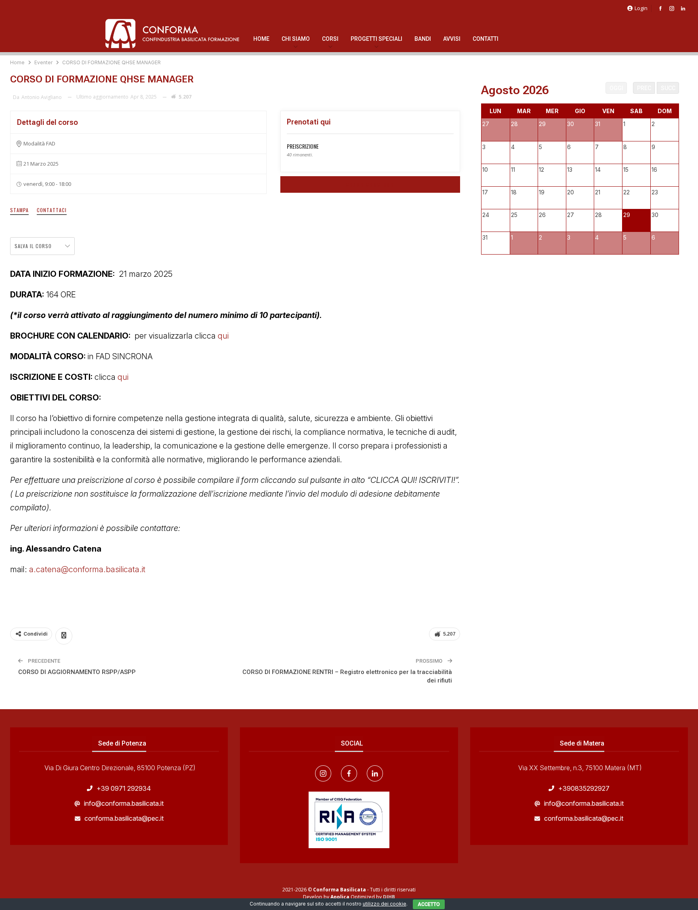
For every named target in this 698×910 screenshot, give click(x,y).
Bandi (422, 39)
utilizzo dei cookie (384, 904)
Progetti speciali (376, 39)
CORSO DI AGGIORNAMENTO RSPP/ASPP (77, 672)
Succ (668, 88)
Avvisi (451, 39)
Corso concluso (370, 184)
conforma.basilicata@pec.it (124, 818)
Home (261, 39)
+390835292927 (584, 788)
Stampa (19, 209)
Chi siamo (296, 39)
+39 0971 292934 (124, 788)
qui (223, 336)
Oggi (616, 88)
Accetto (429, 904)
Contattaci (52, 209)
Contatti (485, 39)
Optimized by (356, 896)
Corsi (330, 39)
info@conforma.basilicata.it (124, 803)
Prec (644, 88)
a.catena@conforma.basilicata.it (88, 569)
